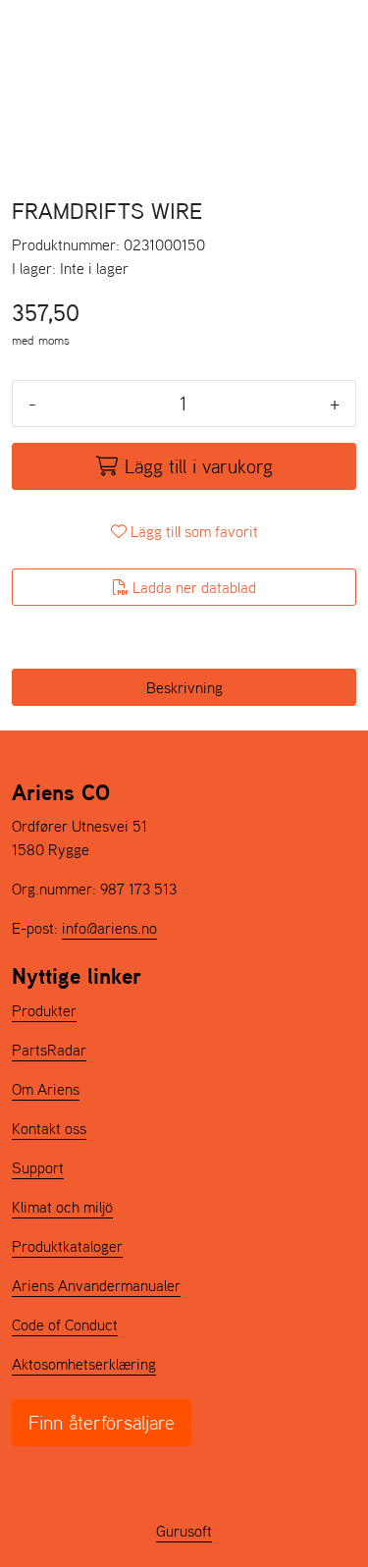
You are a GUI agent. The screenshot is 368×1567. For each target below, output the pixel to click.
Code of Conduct (65, 1324)
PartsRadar (49, 1049)
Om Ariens (45, 1089)
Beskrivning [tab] (184, 687)
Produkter (44, 1010)
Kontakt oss (49, 1128)
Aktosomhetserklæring (84, 1364)
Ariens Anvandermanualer (96, 1285)
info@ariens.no (109, 928)
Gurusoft (184, 1530)
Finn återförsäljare (101, 1422)
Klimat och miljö (62, 1206)
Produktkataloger (67, 1246)
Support (38, 1167)
